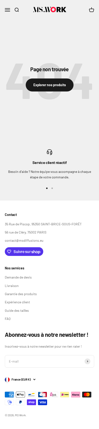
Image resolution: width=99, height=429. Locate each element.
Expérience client (17, 302)
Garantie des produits (21, 294)
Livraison (12, 286)
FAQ (8, 319)
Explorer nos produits (49, 85)
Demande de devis (18, 277)
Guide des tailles (17, 310)
